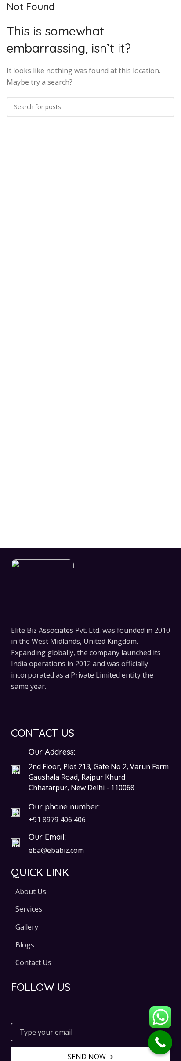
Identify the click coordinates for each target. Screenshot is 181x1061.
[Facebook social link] (16, 707)
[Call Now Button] (160, 1042)
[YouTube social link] (49, 707)
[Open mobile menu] (10, 17)
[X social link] (27, 707)
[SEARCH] (164, 107)
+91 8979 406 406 (57, 819)
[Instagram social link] (38, 707)
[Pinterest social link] (60, 707)
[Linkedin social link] (72, 707)
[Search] (172, 17)
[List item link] (90, 892)
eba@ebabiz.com (56, 850)
